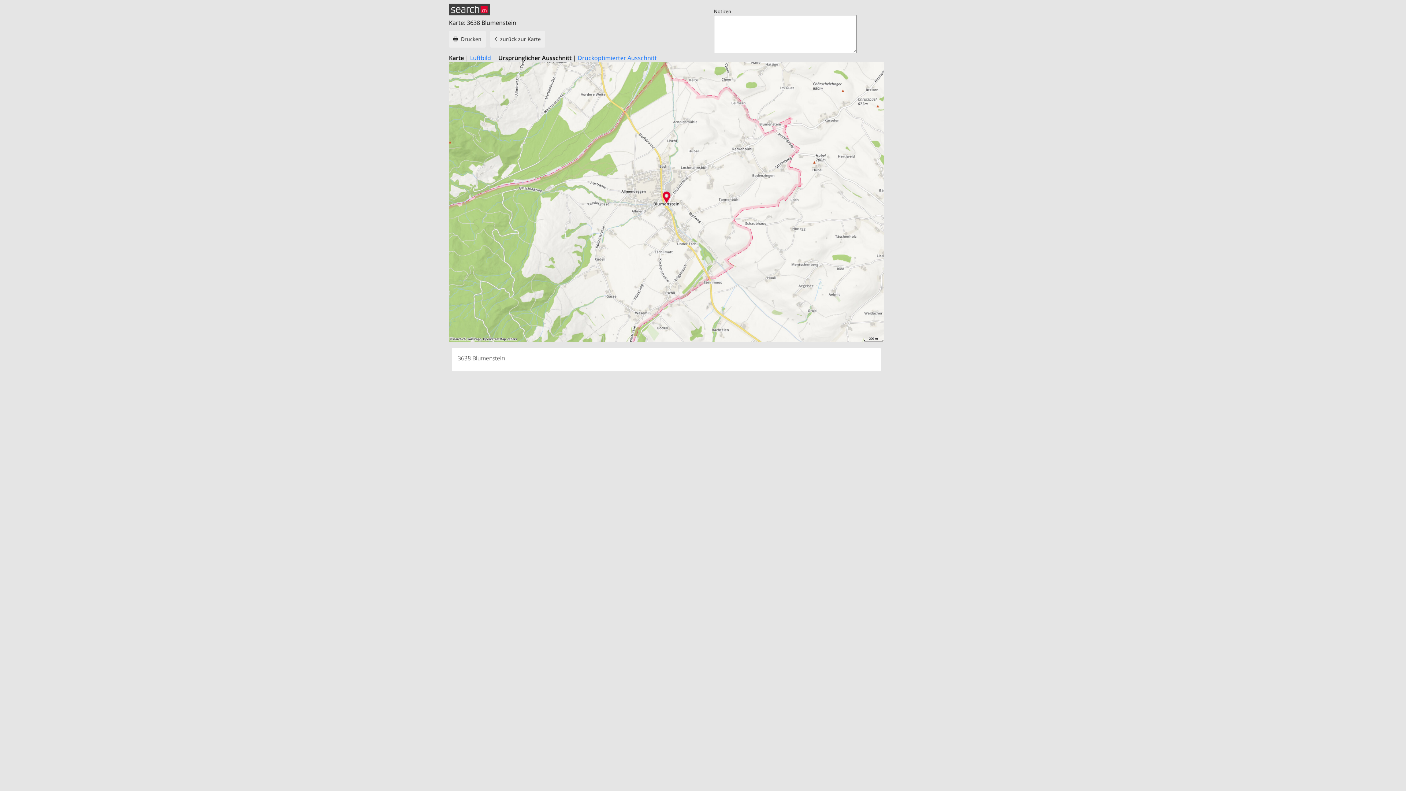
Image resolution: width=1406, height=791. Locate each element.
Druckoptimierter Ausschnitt (617, 58)
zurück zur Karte (520, 39)
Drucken (471, 39)
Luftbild (480, 58)
